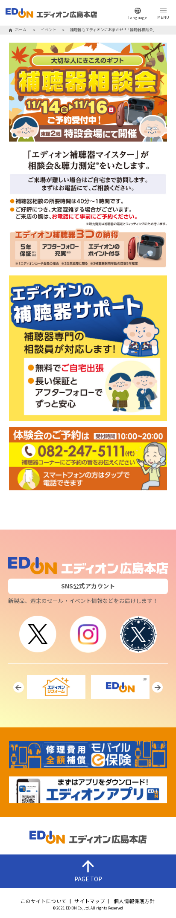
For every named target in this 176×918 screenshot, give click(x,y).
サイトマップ (89, 901)
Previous (18, 687)
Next (157, 687)
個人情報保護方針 (134, 901)
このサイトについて (44, 901)
